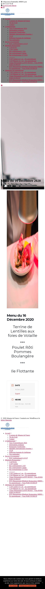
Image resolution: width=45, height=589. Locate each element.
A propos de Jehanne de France (19, 21)
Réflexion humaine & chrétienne (20, 38)
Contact (11, 25)
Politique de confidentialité (27, 586)
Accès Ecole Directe (9, 5)
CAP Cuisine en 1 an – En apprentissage (22, 59)
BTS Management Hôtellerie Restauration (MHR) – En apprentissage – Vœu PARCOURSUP (26, 67)
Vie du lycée (13, 23)
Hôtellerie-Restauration (12, 46)
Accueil (7, 19)
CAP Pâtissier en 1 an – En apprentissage (22, 61)
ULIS (11, 36)
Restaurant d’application (17, 32)
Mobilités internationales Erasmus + (21, 34)
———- (12, 57)
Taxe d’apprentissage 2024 (18, 28)
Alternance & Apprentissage (14, 70)
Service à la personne (12, 42)
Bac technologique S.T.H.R (18, 55)
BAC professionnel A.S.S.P (18, 44)
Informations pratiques (16, 30)
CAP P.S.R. (13, 47)
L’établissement (10, 26)
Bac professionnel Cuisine (17, 53)
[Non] (42, 582)
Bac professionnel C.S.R (17, 51)
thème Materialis (6, 420)
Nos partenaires (14, 40)
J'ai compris (13, 586)
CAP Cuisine (13, 49)
